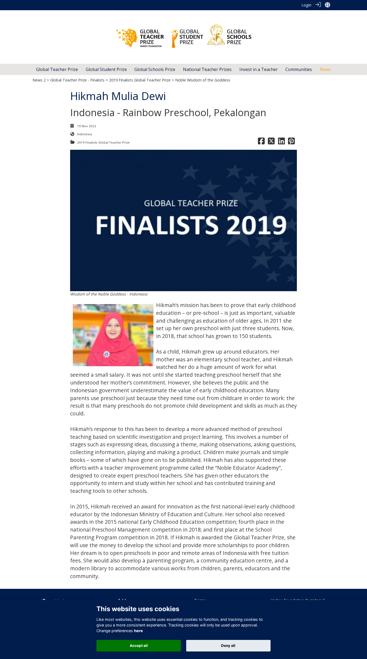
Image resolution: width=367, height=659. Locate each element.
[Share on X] (271, 142)
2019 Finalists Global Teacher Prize (140, 80)
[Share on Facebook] (261, 142)
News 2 (39, 80)
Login (306, 5)
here (138, 630)
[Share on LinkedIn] (281, 142)
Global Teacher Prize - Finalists (77, 80)
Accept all (139, 645)
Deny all (228, 645)
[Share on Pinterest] (291, 142)
